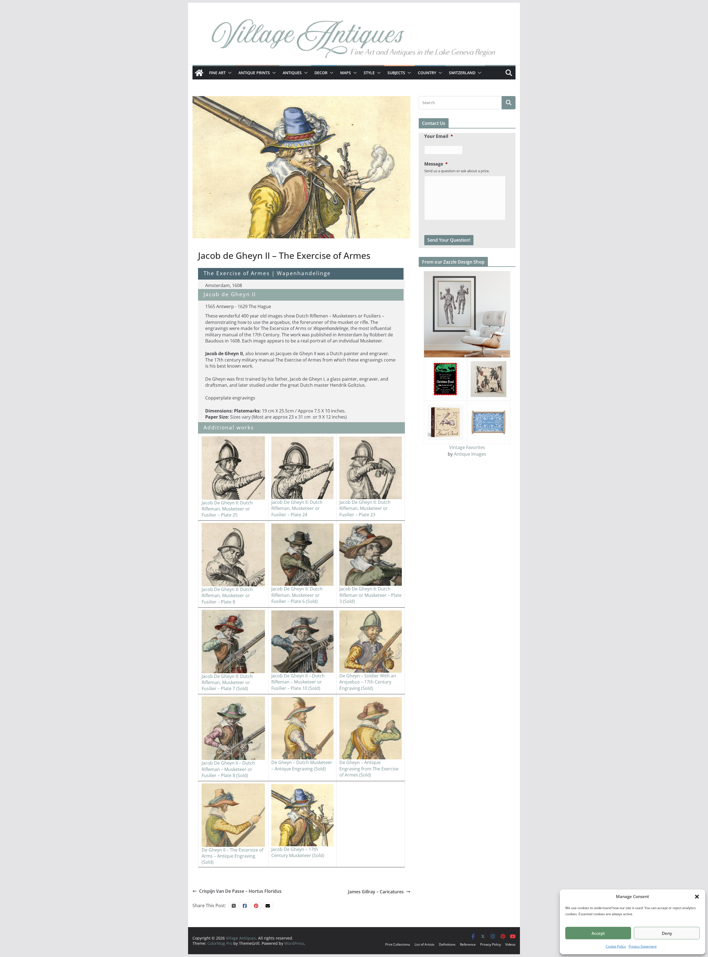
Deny (667, 933)
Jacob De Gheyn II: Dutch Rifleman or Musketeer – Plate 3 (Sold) (370, 595)
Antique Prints (254, 72)
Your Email (438, 136)
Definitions (447, 944)
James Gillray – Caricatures (376, 892)
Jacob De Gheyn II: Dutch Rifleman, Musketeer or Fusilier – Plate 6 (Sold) (296, 595)
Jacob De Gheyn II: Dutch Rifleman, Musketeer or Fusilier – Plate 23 (365, 508)
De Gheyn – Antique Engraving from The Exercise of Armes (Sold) (369, 768)
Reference (468, 944)
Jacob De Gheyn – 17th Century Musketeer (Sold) (297, 852)
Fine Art (217, 72)
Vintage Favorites (467, 447)
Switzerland (462, 72)
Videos (510, 944)
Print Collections (397, 944)
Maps (345, 72)
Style (369, 72)
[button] (697, 896)
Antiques (292, 72)
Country (427, 72)
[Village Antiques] (354, 40)
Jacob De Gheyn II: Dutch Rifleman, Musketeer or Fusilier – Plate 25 (227, 509)
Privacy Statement (643, 946)
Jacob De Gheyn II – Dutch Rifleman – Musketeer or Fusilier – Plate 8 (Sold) (228, 769)
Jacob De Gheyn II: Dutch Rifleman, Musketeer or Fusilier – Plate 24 (296, 508)
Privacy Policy (490, 944)
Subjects (396, 72)
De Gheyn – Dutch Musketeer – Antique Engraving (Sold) (301, 765)
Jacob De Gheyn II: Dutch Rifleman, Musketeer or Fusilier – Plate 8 (227, 595)
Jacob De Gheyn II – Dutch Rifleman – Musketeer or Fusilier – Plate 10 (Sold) (298, 682)
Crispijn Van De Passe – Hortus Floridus (240, 891)
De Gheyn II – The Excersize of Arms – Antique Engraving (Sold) (232, 856)
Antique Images (470, 454)
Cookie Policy (616, 946)
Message (436, 164)
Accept (598, 933)
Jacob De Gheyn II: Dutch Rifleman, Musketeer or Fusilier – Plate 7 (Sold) (227, 682)
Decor (320, 72)
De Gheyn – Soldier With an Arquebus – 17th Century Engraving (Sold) (367, 682)
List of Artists (424, 944)
